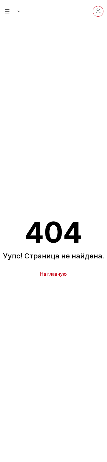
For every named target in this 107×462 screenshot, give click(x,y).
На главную (53, 274)
